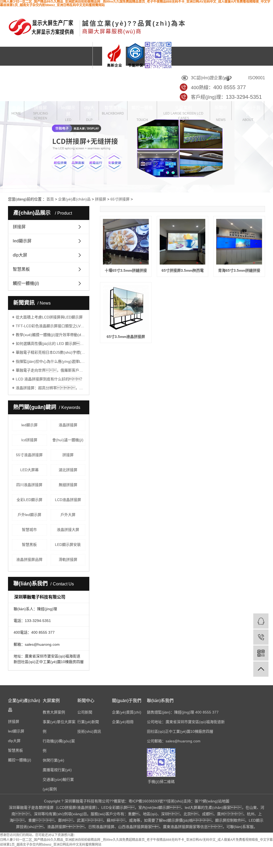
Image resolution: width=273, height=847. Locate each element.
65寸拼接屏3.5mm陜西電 (183, 270)
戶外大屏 (68, 515)
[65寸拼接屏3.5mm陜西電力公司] (182, 242)
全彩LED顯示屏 (29, 500)
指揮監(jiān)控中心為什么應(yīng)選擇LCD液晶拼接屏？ (50, 361)
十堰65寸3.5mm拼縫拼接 (126, 270)
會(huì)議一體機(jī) (67, 440)
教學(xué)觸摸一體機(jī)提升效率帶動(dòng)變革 (50, 335)
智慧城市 (29, 529)
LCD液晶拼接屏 (68, 500)
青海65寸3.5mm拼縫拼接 (239, 270)
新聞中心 (220, 112)
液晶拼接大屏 (68, 529)
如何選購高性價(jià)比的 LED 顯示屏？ (50, 343)
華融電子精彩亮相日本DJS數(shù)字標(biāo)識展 (50, 352)
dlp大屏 (89, 112)
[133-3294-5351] (260, 637)
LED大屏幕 (29, 470)
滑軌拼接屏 (68, 559)
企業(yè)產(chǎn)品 (74, 199)
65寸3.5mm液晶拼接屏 (126, 336)
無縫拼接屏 (68, 485)
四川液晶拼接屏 (29, 485)
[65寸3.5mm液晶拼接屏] (125, 308)
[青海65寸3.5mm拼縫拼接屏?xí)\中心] (239, 242)
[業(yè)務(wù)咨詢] (260, 621)
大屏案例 (183, 112)
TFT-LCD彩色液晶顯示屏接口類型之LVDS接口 (50, 326)
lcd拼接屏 (29, 440)
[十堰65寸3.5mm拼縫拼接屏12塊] (125, 242)
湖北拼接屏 (68, 470)
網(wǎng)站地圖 (216, 801)
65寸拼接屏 (120, 199)
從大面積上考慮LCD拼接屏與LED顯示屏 (49, 317)
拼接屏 (40, 112)
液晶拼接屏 (68, 425)
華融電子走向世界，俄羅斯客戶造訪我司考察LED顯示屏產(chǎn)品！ (50, 370)
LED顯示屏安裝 (68, 544)
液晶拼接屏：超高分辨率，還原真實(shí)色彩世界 (50, 388)
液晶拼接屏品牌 (29, 559)
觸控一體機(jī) (142, 112)
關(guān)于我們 (247, 112)
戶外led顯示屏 (29, 515)
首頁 (16, 110)
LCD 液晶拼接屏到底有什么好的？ (50, 379)
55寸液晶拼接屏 (29, 455)
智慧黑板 (113, 110)
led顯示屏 (68, 112)
